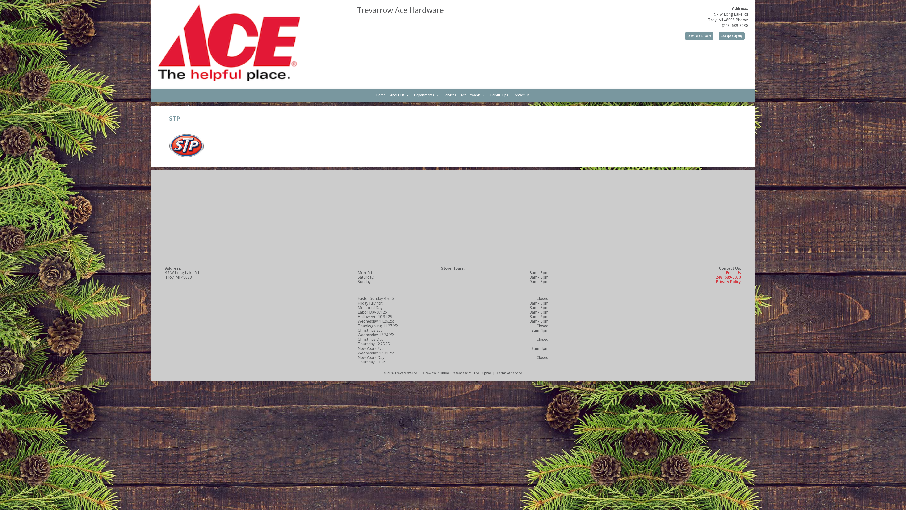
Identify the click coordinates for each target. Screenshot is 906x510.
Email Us (733, 272)
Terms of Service (509, 373)
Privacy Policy (728, 281)
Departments (424, 95)
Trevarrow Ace (405, 373)
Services (450, 95)
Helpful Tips (499, 95)
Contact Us (521, 95)
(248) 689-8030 (727, 277)
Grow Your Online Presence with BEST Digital (457, 373)
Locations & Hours (699, 36)
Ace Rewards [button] (471, 95)
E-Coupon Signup (731, 36)
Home (381, 95)
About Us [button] (397, 95)
